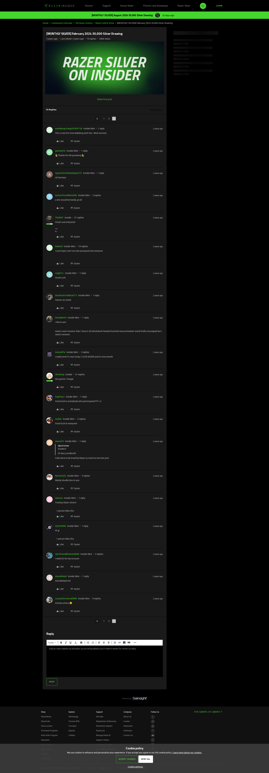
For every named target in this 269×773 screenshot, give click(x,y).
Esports (71, 730)
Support (106, 6)
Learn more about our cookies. (187, 752)
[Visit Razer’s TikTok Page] (153, 740)
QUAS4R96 (60, 525)
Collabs (71, 735)
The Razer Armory (83, 22)
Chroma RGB (73, 721)
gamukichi (60, 150)
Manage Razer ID (103, 735)
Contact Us (128, 735)
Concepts (72, 726)
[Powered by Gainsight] (134, 699)
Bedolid (59, 246)
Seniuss (59, 497)
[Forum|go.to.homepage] (59, 6)
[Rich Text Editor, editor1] (105, 661)
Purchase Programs (49, 730)
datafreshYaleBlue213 (66, 295)
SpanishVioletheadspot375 (68, 173)
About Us (127, 716)
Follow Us (155, 712)
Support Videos (102, 740)
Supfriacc (60, 396)
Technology (73, 716)
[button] (219, 6)
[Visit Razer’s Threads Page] (153, 726)
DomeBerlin (60, 317)
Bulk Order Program (49, 735)
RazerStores (46, 716)
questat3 (59, 441)
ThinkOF (59, 217)
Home (45, 22)
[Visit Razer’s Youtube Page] (153, 735)
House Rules (127, 6)
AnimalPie (60, 352)
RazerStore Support (104, 726)
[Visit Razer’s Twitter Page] (153, 731)
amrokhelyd (61, 576)
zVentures (127, 730)
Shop (43, 712)
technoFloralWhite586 (66, 195)
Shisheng (59, 374)
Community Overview (61, 22)
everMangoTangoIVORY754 (68, 128)
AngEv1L (59, 273)
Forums (89, 6)
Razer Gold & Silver (104, 22)
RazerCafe (45, 721)
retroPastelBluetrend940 (67, 553)
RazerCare (100, 730)
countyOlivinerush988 (66, 598)
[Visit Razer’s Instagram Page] (153, 722)
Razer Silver (184, 6)
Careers (126, 721)
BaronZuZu (60, 475)
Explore (71, 712)
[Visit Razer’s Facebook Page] (153, 717)
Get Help (99, 716)
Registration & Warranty (106, 721)
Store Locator (46, 726)
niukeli (58, 418)
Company (127, 712)
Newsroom (127, 726)
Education (45, 740)
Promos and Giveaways (155, 6)
